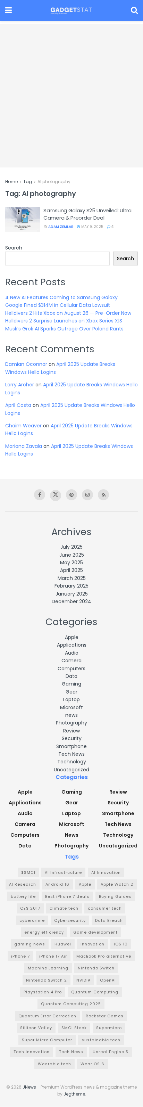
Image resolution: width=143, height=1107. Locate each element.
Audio (71, 652)
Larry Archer (19, 384)
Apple (71, 637)
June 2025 (71, 554)
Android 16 (57, 884)
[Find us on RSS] (103, 494)
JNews (29, 1087)
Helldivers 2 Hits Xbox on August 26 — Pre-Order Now (68, 313)
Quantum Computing (94, 992)
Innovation (92, 944)
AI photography (53, 181)
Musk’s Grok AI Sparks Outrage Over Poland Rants (64, 328)
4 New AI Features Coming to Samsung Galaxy (61, 297)
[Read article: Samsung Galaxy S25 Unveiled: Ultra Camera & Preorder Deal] (22, 219)
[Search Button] (134, 10)
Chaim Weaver (23, 425)
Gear (71, 691)
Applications (71, 644)
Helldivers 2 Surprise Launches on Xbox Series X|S (63, 320)
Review (71, 730)
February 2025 (71, 585)
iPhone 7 (20, 956)
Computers (71, 668)
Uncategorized (71, 769)
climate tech (64, 908)
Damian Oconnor (26, 364)
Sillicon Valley (36, 1028)
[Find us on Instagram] (87, 494)
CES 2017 (30, 908)
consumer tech (105, 908)
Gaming (71, 683)
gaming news (29, 944)
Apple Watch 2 (117, 884)
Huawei (62, 944)
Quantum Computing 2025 (71, 1004)
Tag (27, 181)
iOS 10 (121, 944)
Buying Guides (115, 896)
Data (71, 676)
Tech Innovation (32, 1052)
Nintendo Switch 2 (46, 980)
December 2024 (71, 601)
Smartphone (71, 746)
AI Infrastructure (63, 872)
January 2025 (72, 593)
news (71, 715)
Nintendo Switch (96, 968)
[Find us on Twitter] (55, 495)
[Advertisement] (71, 95)
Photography (71, 722)
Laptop (71, 699)
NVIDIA (83, 980)
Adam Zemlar (61, 226)
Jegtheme (74, 1094)
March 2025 (72, 578)
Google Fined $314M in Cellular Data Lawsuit (57, 305)
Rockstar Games (105, 1016)
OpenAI (108, 980)
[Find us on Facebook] (39, 494)
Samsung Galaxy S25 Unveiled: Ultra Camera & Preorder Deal (87, 214)
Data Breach (109, 920)
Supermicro (109, 1028)
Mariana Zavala (23, 446)
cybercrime (32, 920)
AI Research (22, 884)
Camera (71, 660)
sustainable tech (101, 1040)
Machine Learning (48, 968)
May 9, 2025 (91, 226)
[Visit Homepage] (71, 10)
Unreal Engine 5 (110, 1052)
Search (13, 247)
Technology (71, 761)
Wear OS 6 (92, 1064)
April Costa (18, 405)
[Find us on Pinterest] (71, 494)
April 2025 (71, 570)
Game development (95, 932)
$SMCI (28, 872)
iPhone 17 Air (53, 956)
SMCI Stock (74, 1028)
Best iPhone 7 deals (67, 896)
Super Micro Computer (47, 1040)
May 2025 (71, 562)
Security (72, 738)
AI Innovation (106, 872)
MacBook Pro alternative (103, 956)
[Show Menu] (8, 10)
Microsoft (71, 707)
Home (11, 181)
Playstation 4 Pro (43, 992)
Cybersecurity (70, 920)
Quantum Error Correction (47, 1016)
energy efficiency (44, 932)
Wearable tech (54, 1064)
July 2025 (71, 546)
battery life (23, 896)
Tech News (71, 754)
